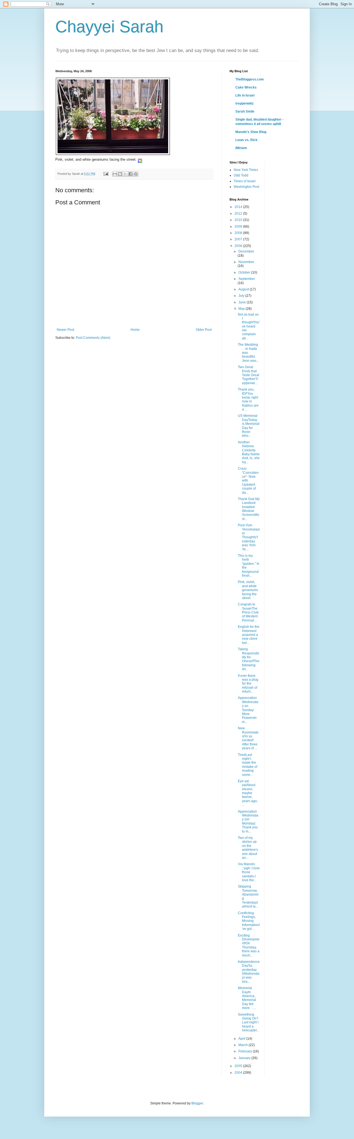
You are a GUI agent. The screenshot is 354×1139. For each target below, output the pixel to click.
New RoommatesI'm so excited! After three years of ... (248, 738)
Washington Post (246, 187)
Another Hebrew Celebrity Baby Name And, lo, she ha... (249, 452)
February (245, 1051)
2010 (239, 220)
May (242, 309)
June (242, 302)
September (246, 279)
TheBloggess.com (249, 79)
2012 (239, 213)
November (246, 262)
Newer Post (65, 330)
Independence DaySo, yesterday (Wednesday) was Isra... (249, 972)
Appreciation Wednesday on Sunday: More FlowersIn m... (248, 710)
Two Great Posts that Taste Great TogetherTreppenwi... (248, 375)
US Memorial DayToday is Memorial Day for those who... (248, 426)
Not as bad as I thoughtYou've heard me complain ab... (249, 326)
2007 (239, 239)
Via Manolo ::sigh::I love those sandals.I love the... (249, 872)
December (246, 251)
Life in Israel (244, 95)
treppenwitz (244, 103)
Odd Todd (241, 175)
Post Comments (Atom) (93, 338)
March (243, 1045)
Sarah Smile (244, 111)
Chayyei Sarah (109, 26)
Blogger (197, 1103)
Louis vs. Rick (246, 140)
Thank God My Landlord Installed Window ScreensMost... (249, 509)
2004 (239, 1073)
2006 (239, 246)
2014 (239, 207)
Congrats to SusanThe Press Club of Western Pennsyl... (248, 612)
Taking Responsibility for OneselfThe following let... (248, 659)
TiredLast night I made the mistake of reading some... (247, 765)
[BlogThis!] (120, 174)
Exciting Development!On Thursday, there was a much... (248, 945)
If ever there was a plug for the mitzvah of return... (248, 684)
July (241, 296)
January (244, 1058)
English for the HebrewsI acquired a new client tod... (248, 635)
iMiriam (241, 148)
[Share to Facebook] (130, 174)
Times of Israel (245, 181)
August (244, 289)
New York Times (246, 170)
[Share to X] (125, 174)
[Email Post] (105, 173)
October (244, 272)
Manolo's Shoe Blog (250, 132)
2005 (239, 1066)
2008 (239, 233)
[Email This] (115, 174)
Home (135, 330)
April (242, 1039)
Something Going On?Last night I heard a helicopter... (248, 1023)
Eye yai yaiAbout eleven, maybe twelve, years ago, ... (248, 793)
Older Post (204, 330)
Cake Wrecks (246, 87)
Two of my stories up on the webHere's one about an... (248, 848)
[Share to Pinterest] (136, 174)
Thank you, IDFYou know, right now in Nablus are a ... (248, 399)
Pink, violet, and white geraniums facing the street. (248, 590)
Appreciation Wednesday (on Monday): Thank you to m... (248, 821)
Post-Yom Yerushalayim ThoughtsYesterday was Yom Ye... (249, 537)
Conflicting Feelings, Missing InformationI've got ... (249, 921)
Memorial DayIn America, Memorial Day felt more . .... (247, 998)
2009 (239, 226)
